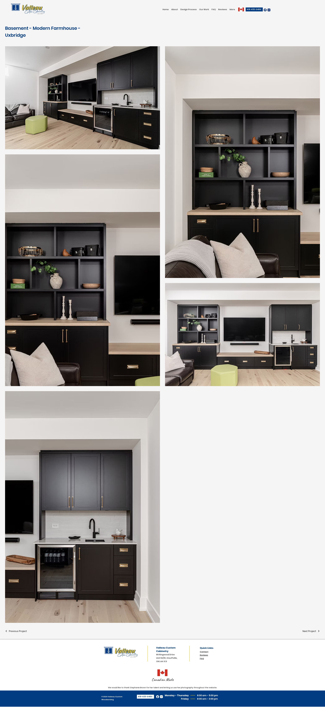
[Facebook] (157, 696)
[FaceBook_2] (265, 9)
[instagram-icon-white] (161, 696)
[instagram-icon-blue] (268, 9)
